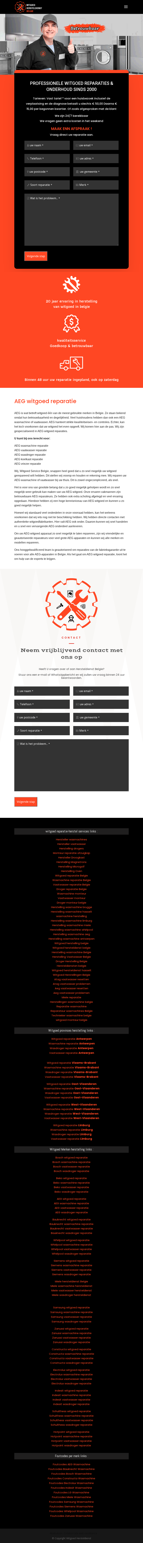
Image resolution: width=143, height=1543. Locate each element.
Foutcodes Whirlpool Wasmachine (71, 1511)
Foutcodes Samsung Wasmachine (71, 1502)
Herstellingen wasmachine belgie (71, 1002)
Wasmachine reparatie (71, 1043)
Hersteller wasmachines (71, 839)
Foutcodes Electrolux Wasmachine (71, 1483)
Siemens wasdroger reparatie (71, 1274)
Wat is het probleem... (45, 198)
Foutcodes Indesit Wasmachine (71, 1488)
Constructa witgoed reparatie (71, 1349)
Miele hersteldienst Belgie (71, 1281)
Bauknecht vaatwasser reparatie (71, 1228)
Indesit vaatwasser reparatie (71, 1399)
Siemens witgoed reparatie (71, 1261)
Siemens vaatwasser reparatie (71, 1270)
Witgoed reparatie (71, 1039)
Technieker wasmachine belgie (71, 1015)
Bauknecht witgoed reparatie (71, 1219)
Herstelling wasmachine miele (71, 925)
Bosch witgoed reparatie (71, 1157)
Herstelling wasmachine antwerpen (72, 939)
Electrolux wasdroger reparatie (71, 1383)
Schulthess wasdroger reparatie (71, 1425)
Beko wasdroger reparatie (71, 1192)
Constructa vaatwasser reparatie (71, 1358)
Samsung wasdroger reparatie (71, 1321)
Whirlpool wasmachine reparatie (72, 1244)
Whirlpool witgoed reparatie (71, 1240)
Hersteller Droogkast (71, 857)
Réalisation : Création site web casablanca (73, 1533)
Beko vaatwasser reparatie (71, 1187)
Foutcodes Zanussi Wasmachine (71, 1516)
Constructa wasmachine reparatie (71, 1354)
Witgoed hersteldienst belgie (71, 948)
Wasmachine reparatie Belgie (71, 880)
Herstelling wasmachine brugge (71, 907)
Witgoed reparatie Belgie (71, 875)
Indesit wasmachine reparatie (71, 1395)
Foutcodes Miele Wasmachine (71, 1497)
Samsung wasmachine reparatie (71, 1312)
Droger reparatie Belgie (72, 889)
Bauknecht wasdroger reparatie (71, 1233)
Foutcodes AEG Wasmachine (71, 1464)
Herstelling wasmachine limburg (71, 920)
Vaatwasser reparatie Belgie (71, 884)
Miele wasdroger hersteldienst (71, 1295)
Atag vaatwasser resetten (71, 979)
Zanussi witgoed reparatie (71, 1328)
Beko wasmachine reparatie (71, 1182)
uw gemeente (90, 172)
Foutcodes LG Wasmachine (71, 1492)
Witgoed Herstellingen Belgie (71, 975)
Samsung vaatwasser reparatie (71, 1317)
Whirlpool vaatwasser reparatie (71, 1249)
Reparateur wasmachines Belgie (72, 1011)
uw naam (36, 145)
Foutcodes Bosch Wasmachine (71, 1473)
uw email (86, 145)
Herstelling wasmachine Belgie (71, 952)
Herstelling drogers (71, 848)
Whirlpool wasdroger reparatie (71, 1253)
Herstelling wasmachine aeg (71, 934)
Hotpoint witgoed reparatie (71, 1432)
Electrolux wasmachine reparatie (71, 1374)
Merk (84, 185)
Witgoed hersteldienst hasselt (71, 970)
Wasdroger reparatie (71, 1048)
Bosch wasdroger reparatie (71, 1171)
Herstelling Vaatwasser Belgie (71, 957)
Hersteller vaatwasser (71, 844)
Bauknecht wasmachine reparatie (71, 1224)
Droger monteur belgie (71, 902)
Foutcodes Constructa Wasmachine (71, 1478)
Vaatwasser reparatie (71, 1053)
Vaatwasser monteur (71, 898)
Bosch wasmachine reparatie (71, 1162)
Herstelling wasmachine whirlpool (71, 929)
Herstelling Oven (71, 871)
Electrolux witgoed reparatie (71, 1370)
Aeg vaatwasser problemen (71, 993)
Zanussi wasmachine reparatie (72, 1333)
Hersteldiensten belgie (71, 966)
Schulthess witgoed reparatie (71, 1411)
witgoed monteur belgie (71, 1020)
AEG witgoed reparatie (71, 1199)
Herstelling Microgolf (71, 866)
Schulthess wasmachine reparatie (71, 1416)
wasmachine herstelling (71, 916)
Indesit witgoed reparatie (71, 1390)
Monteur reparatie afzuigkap (71, 853)
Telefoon (37, 158)
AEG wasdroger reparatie (71, 1212)
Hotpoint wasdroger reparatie (71, 1445)
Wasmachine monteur (71, 893)
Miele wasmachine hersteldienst (71, 1286)
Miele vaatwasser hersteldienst (71, 1290)
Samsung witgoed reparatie (71, 1307)
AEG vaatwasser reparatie (72, 1208)
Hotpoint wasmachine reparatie (71, 1436)
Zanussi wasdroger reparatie (71, 1342)
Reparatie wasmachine (72, 1006)
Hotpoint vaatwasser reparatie (71, 1441)
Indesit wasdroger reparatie (71, 1404)
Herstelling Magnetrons (71, 862)
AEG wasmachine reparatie (71, 1203)
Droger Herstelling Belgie (71, 961)
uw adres (87, 158)
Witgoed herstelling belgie (71, 943)
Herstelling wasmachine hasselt (71, 911)
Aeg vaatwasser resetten (71, 988)
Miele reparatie (71, 997)
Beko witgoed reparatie (71, 1178)
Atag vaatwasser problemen (71, 984)
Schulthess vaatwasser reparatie (71, 1420)
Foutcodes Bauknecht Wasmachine (71, 1469)
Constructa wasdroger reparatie (71, 1363)
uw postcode (38, 172)
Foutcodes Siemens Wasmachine (71, 1506)
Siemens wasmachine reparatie (71, 1265)
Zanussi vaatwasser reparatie (71, 1337)
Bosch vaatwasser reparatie (71, 1166)
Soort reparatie (41, 185)
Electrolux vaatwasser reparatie (71, 1379)
